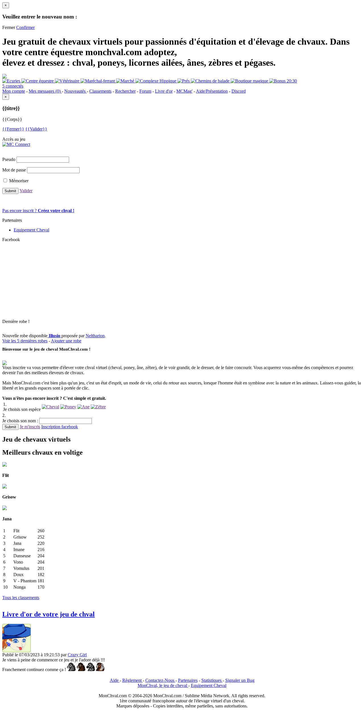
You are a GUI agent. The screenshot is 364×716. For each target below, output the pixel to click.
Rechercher (125, 91)
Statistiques (212, 680)
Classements (100, 91)
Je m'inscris (30, 426)
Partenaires (188, 680)
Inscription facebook (59, 426)
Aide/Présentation (212, 91)
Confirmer (25, 27)
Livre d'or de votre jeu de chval (48, 614)
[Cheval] (50, 406)
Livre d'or (164, 91)
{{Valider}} (36, 129)
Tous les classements (20, 597)
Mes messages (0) (45, 91)
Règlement (132, 680)
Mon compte (13, 91)
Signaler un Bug (240, 680)
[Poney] (68, 406)
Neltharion (95, 335)
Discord (238, 91)
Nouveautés (75, 91)
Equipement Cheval (31, 229)
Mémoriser (18, 180)
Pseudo (8, 159)
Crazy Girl (77, 654)
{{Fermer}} (13, 129)
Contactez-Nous (160, 680)
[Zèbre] (98, 406)
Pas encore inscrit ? (38, 210)
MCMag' (184, 91)
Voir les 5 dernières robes (24, 340)
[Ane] (83, 406)
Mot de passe (14, 169)
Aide (115, 680)
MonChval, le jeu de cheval (163, 685)
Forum (145, 91)
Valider (26, 190)
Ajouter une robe (66, 340)
